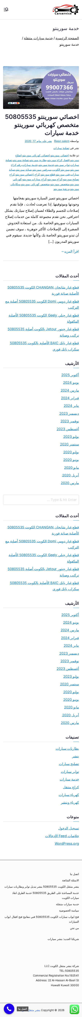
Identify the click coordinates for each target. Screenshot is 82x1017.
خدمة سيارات (30, 164)
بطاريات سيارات (67, 749)
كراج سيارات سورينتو (34, 179)
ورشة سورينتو (61, 189)
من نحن (74, 928)
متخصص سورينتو (60, 184)
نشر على (38, 141)
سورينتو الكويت (60, 169)
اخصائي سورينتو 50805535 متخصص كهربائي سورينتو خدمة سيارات (42, 124)
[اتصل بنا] (9, 1009)
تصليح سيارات (61, 148)
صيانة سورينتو (23, 169)
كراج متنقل (71, 787)
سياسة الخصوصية (69, 910)
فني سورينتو (63, 174)
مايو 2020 (71, 468)
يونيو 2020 (71, 460)
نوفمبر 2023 (69, 421)
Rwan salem (61, 141)
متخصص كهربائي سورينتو (35, 184)
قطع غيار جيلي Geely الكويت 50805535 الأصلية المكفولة (44, 318)
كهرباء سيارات (69, 795)
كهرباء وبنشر (70, 802)
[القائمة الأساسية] (6, 10)
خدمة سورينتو (46, 164)
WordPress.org (67, 844)
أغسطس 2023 (68, 429)
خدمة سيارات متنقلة (67, 904)
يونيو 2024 (71, 383)
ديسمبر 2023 (69, 414)
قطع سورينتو (48, 174)
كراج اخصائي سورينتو (28, 174)
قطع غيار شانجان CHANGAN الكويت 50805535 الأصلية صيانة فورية (43, 290)
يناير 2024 (71, 406)
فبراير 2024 (70, 398)
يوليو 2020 (71, 452)
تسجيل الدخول (68, 828)
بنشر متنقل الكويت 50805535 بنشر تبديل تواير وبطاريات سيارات (41, 886)
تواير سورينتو (62, 164)
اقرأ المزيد (71, 251)
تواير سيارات (70, 772)
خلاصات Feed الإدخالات (62, 836)
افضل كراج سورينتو (58, 160)
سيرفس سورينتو (42, 169)
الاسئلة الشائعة (70, 880)
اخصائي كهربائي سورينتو (36, 155)
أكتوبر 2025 (70, 375)
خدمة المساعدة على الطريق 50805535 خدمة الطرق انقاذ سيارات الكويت (45, 895)
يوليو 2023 (71, 437)
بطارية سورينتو (38, 160)
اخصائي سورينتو (60, 155)
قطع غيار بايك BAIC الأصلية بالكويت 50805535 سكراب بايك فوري (44, 346)
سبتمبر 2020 (69, 444)
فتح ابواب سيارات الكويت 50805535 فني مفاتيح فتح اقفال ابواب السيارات (42, 919)
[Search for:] (41, 500)
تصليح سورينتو (21, 160)
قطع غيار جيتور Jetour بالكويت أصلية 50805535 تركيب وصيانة (43, 332)
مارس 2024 (70, 390)
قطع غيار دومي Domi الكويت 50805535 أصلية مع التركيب (42, 304)
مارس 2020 (70, 483)
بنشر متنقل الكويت (29, 1010)
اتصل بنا (74, 874)
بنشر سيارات (55, 939)
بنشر (75, 756)
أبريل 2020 (70, 475)
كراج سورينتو (54, 179)
